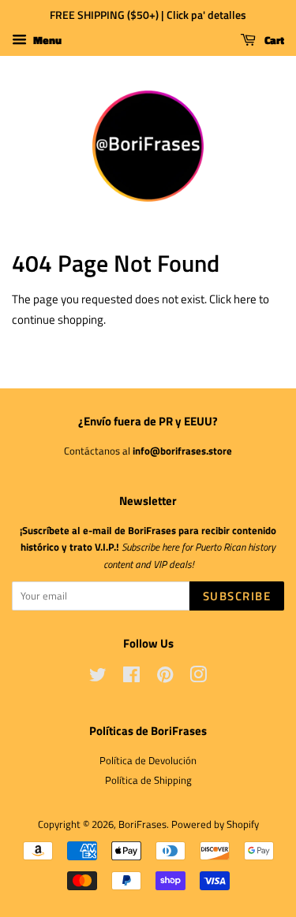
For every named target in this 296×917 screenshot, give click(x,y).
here (245, 299)
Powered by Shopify (215, 824)
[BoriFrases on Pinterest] (165, 677)
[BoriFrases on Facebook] (131, 677)
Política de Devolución (148, 760)
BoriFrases (142, 824)
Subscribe (237, 596)
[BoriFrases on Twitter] (98, 677)
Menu (46, 40)
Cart (273, 40)
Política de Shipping (148, 780)
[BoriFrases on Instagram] (198, 677)
